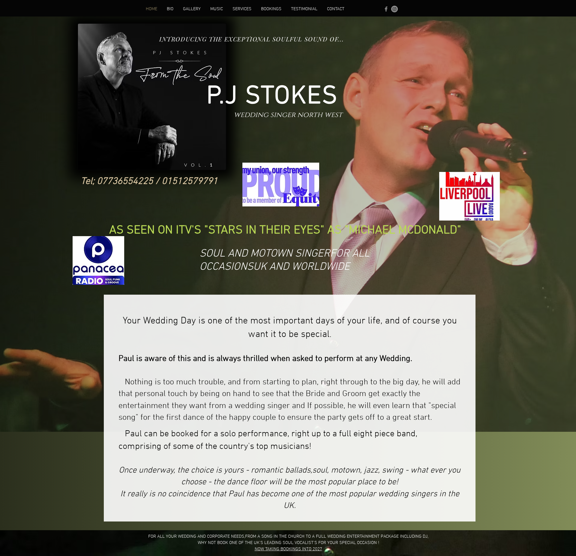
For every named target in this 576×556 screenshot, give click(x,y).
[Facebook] (386, 9)
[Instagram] (394, 9)
